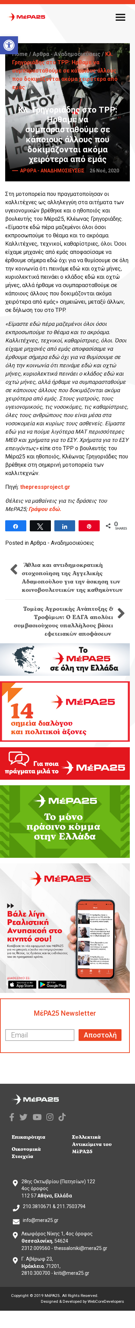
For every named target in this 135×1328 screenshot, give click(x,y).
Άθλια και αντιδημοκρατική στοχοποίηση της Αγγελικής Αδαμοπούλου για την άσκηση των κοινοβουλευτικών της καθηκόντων (72, 577)
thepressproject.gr (45, 487)
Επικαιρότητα (28, 1137)
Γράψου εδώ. (44, 509)
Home (20, 54)
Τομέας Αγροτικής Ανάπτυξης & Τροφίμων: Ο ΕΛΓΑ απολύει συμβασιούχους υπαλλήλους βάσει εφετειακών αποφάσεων (63, 621)
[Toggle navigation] (120, 17)
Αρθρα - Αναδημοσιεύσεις (66, 54)
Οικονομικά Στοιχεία (26, 1153)
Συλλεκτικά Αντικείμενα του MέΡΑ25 (92, 1144)
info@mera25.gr (40, 1220)
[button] (9, 45)
